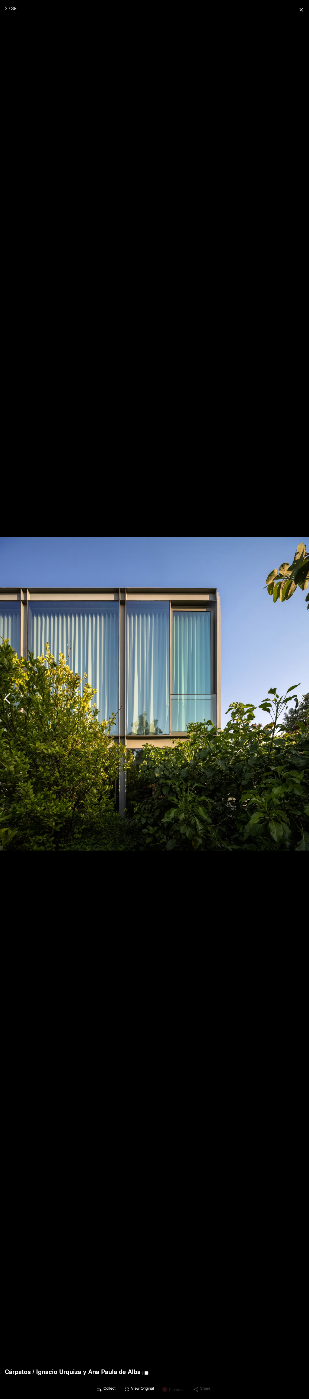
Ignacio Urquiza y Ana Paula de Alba (88, 1371)
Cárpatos (18, 1371)
